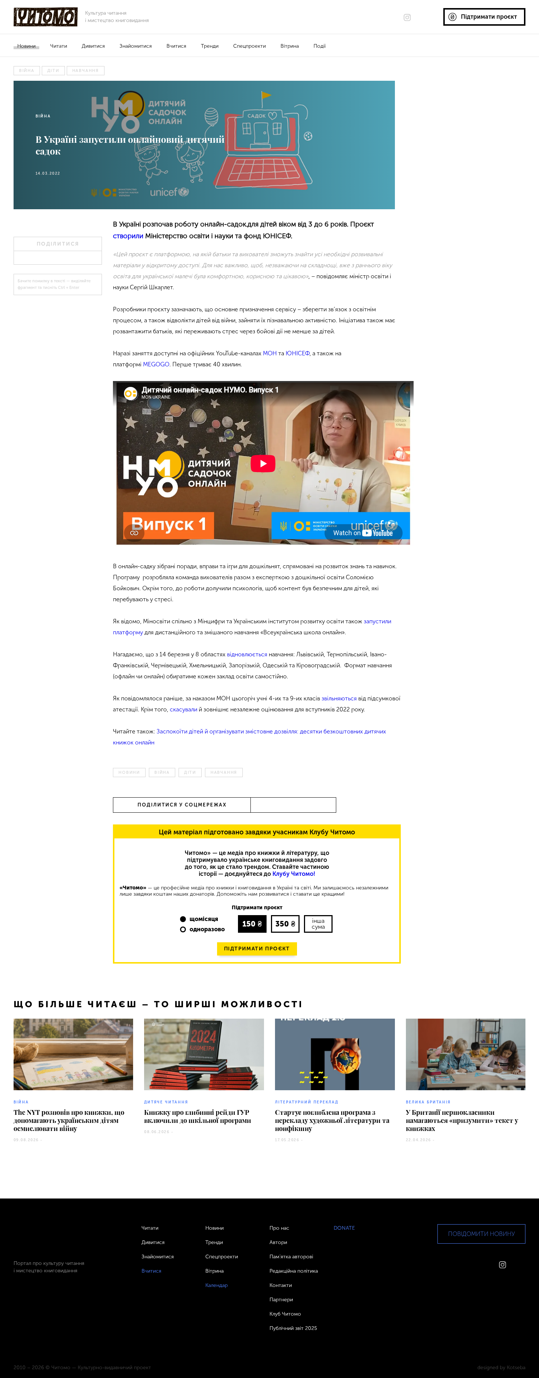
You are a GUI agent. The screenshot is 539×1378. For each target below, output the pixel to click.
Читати (58, 46)
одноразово (207, 929)
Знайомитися (136, 46)
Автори (278, 1242)
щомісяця (204, 918)
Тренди (210, 46)
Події (320, 46)
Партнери (281, 1300)
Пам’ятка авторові (291, 1257)
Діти (53, 70)
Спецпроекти (249, 46)
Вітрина (289, 46)
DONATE (344, 1228)
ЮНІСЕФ (297, 353)
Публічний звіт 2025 (293, 1328)
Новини (26, 46)
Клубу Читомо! (293, 873)
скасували (183, 709)
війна (26, 70)
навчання (85, 70)
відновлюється (247, 654)
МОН (270, 353)
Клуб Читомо (285, 1314)
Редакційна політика (294, 1271)
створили (128, 236)
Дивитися (93, 46)
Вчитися (176, 46)
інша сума (318, 923)
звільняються (340, 698)
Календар (216, 1285)
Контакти (281, 1285)
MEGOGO (156, 364)
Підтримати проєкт (257, 949)
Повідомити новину (481, 1233)
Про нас (279, 1228)
